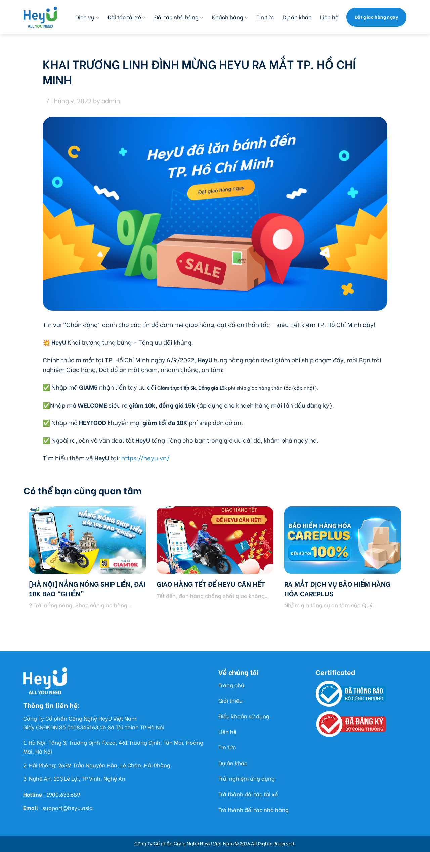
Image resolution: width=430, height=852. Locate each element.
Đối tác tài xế (124, 17)
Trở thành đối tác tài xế (248, 794)
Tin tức (265, 17)
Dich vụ (84, 17)
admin (110, 100)
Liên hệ (329, 17)
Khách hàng (227, 17)
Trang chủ (231, 685)
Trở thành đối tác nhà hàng (253, 809)
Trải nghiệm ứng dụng (246, 778)
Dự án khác (297, 17)
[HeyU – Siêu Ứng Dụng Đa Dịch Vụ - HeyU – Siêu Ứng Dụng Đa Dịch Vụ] (40, 17)
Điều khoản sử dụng (243, 716)
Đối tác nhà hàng (176, 17)
